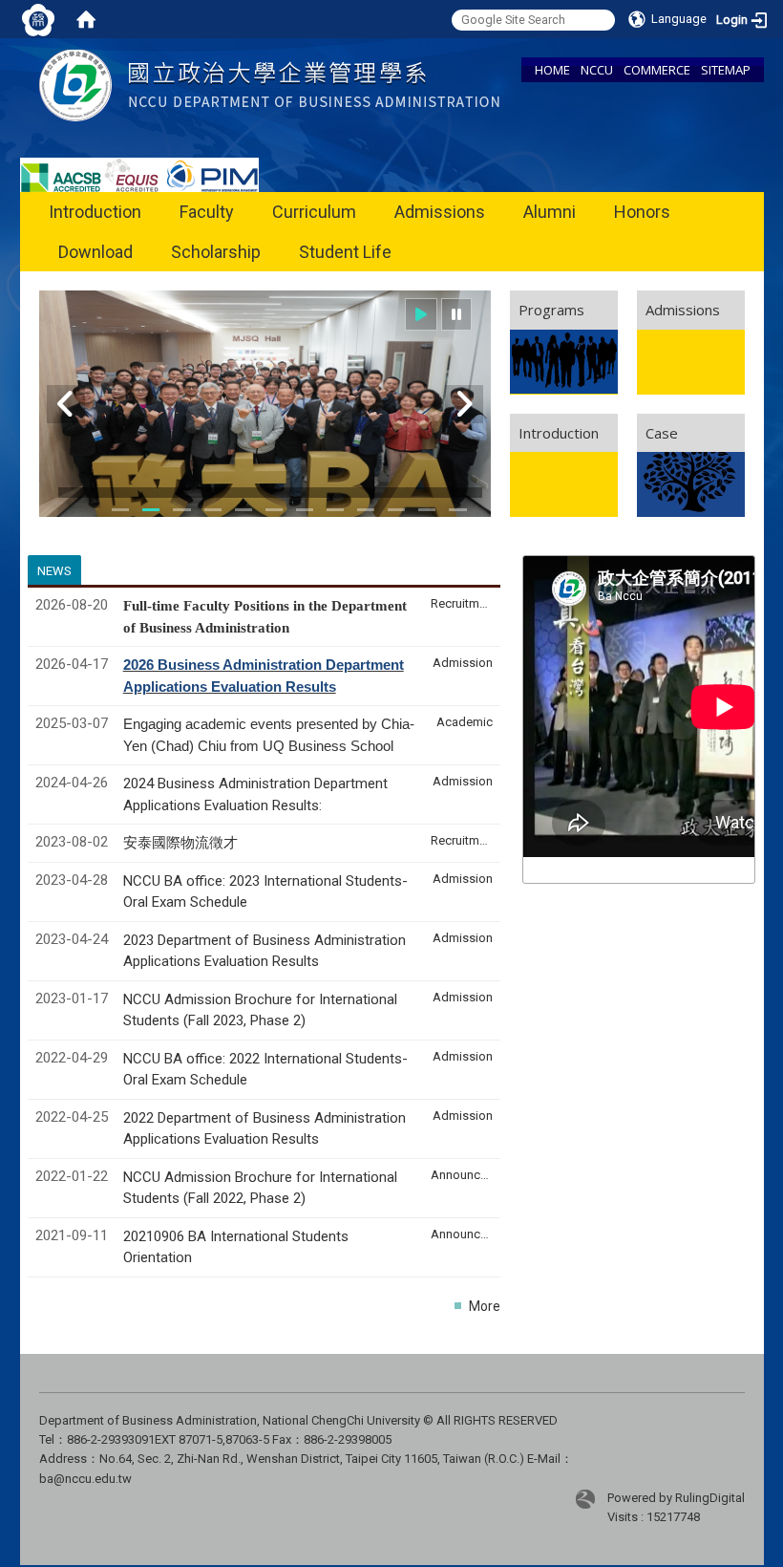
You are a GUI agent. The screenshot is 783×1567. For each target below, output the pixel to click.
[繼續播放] (421, 315)
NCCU (597, 69)
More (484, 1306)
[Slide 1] (120, 509)
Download (95, 252)
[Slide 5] (213, 509)
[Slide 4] (181, 509)
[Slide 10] (335, 509)
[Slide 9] (304, 509)
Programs (551, 309)
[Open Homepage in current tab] (86, 19)
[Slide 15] (457, 509)
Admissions (439, 212)
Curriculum (314, 212)
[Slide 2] (150, 509)
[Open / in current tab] (269, 84)
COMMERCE (657, 69)
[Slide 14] (426, 509)
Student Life (345, 252)
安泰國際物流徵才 (182, 842)
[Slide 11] (365, 509)
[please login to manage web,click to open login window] (38, 19)
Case (661, 432)
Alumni (549, 212)
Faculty (207, 212)
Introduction (95, 212)
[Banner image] (265, 403)
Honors (642, 212)
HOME (552, 69)
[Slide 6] (243, 509)
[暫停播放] (456, 315)
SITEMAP (726, 69)
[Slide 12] (396, 509)
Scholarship (216, 252)
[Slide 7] (274, 509)
